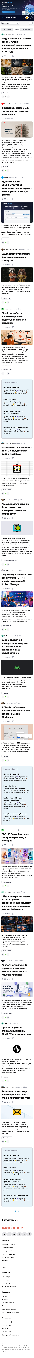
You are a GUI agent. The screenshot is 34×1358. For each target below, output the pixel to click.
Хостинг (4, 1296)
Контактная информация (9, 1322)
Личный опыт (7, 93)
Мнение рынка (7, 369)
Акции (4, 1267)
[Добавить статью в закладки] (13, 56)
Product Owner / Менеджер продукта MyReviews (13, 412)
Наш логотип (6, 1283)
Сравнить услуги (7, 1247)
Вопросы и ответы (8, 1257)
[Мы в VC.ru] (24, 1234)
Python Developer (9, 399)
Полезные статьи (7, 1331)
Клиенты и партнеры (8, 1254)
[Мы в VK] (9, 1234)
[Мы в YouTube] (14, 1234)
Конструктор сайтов (8, 1244)
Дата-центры (6, 1328)
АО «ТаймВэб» (13, 1344)
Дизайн (5, 166)
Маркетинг (6, 298)
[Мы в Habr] (19, 1234)
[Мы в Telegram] (4, 1234)
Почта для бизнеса (8, 1302)
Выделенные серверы (9, 1309)
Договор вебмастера (9, 1286)
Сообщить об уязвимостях (10, 1335)
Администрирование (10, 560)
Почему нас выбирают (9, 1251)
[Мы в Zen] (29, 1234)
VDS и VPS (5, 1299)
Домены (4, 1306)
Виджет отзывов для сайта (10, 1312)
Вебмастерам (6, 1276)
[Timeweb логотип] (17, 1220)
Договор (5, 1260)
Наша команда (6, 1325)
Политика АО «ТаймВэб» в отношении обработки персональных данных (16, 1349)
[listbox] (10, 23)
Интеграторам (6, 1280)
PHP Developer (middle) (11, 387)
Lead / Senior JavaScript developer (15, 427)
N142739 (20, 1347)
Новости (5, 239)
